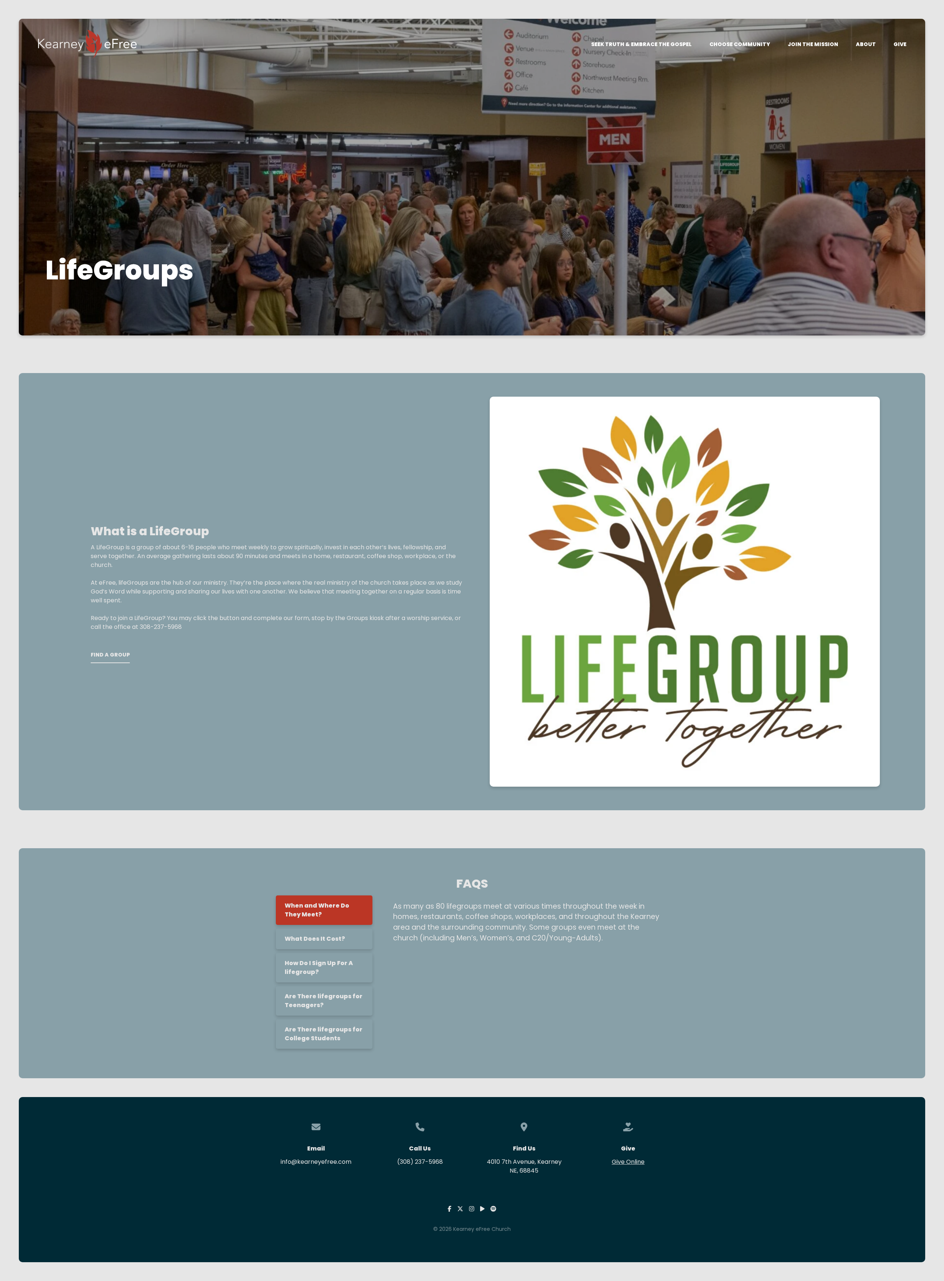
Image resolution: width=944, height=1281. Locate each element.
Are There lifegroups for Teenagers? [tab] (323, 1000)
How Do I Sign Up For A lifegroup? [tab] (319, 967)
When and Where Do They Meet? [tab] (317, 910)
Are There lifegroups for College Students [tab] (323, 1033)
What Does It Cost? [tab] (315, 938)
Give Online (628, 1162)
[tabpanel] (523, 925)
